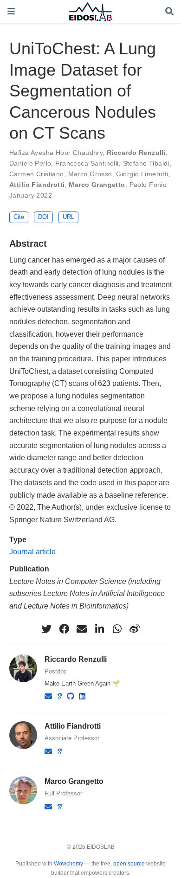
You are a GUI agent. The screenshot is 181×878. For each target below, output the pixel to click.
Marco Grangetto (97, 184)
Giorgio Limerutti (142, 174)
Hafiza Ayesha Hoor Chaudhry (56, 152)
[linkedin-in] (99, 629)
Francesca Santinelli (86, 163)
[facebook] (64, 629)
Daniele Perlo (30, 163)
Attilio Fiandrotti (37, 184)
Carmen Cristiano (36, 174)
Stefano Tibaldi (146, 163)
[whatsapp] (117, 629)
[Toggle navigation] (11, 11)
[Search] (169, 11)
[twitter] (46, 629)
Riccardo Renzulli (136, 152)
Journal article (32, 551)
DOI (43, 216)
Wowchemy (68, 863)
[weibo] (135, 629)
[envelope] (82, 629)
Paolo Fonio (148, 184)
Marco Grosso (90, 174)
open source (129, 863)
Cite (18, 216)
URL (68, 216)
